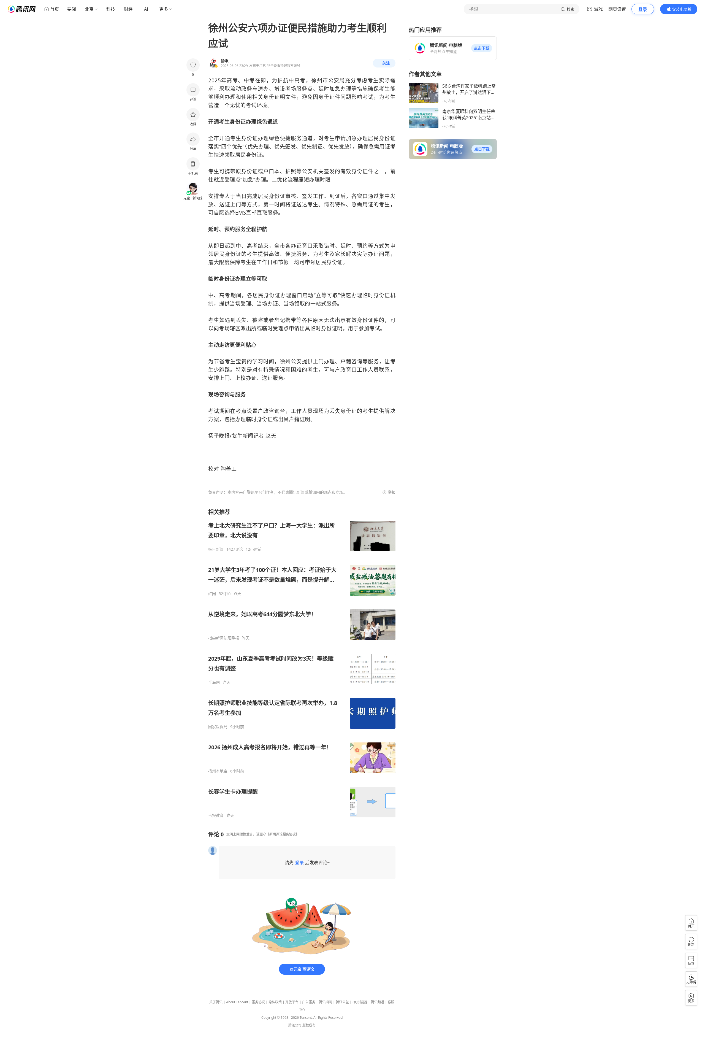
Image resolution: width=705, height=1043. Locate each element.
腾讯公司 (295, 1025)
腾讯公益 (342, 1002)
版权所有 (309, 1025)
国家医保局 (217, 727)
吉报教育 (216, 815)
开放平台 (292, 1002)
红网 (212, 594)
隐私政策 (275, 1002)
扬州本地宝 (217, 771)
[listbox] (301, 663)
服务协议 (258, 1002)
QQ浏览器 (359, 1002)
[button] (481, 48)
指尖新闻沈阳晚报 (223, 638)
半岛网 (214, 682)
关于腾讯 (216, 1002)
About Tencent (237, 1002)
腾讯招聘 (325, 1002)
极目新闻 (216, 549)
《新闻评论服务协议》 (282, 834)
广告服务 (308, 1002)
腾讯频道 (377, 1002)
